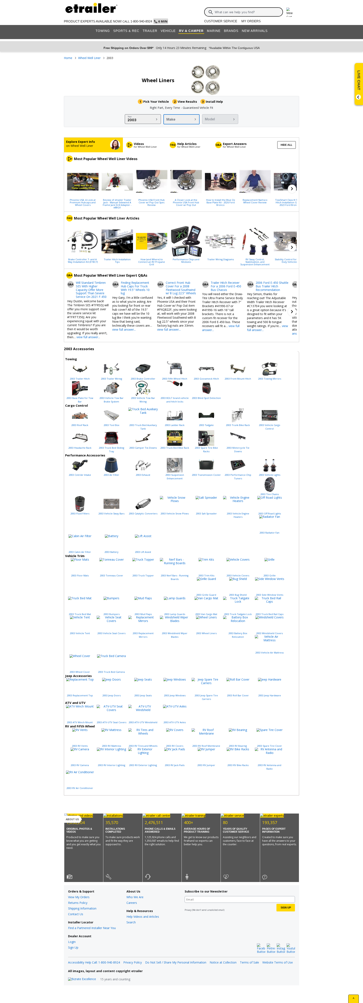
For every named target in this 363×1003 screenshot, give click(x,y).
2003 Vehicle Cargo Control (269, 426)
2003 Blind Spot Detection (206, 398)
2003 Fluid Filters (80, 513)
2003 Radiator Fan (269, 532)
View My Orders (78, 897)
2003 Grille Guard (206, 594)
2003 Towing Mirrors (269, 378)
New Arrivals (255, 31)
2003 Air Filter (111, 474)
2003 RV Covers (174, 745)
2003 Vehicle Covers (238, 575)
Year (130, 116)
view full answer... (88, 337)
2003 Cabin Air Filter (80, 551)
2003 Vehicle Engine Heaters (238, 515)
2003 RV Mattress (111, 745)
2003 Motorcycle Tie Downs (238, 449)
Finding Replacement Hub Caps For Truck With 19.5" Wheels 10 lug (135, 288)
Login (72, 942)
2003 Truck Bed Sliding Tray (111, 449)
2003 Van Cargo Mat (206, 614)
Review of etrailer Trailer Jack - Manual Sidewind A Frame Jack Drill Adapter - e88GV (117, 203)
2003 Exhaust (143, 474)
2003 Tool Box (111, 425)
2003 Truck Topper (143, 575)
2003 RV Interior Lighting (111, 765)
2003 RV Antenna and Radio (269, 767)
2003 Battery (111, 551)
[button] (292, 189)
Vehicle (168, 31)
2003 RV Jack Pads (174, 765)
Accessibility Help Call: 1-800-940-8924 (94, 962)
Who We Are (134, 897)
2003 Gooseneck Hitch (206, 378)
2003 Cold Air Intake (80, 474)
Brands (231, 31)
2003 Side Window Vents (269, 594)
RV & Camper (191, 31)
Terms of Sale (249, 962)
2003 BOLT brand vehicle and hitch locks (175, 399)
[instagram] (281, 948)
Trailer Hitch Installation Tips (117, 260)
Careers (131, 903)
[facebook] (261, 948)
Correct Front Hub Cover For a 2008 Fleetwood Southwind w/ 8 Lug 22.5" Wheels (181, 288)
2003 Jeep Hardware (269, 695)
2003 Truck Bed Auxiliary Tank (143, 426)
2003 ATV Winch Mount (80, 722)
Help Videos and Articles (142, 917)
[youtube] (291, 948)
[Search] (211, 12)
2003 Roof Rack (79, 425)
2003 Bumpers (112, 614)
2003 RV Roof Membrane (206, 745)
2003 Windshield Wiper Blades (174, 635)
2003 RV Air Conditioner (80, 788)
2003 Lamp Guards (174, 614)
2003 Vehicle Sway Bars (111, 513)
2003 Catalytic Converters (143, 513)
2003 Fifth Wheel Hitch (174, 378)
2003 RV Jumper (206, 765)
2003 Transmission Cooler (206, 474)
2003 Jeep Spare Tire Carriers (206, 697)
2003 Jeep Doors (112, 695)
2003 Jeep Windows (174, 695)
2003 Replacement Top (80, 695)
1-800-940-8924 (141, 21)
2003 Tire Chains (269, 494)
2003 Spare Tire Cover (269, 745)
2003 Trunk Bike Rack (238, 425)
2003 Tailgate (206, 425)
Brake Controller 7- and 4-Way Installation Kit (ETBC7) (83, 260)
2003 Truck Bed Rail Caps (269, 614)
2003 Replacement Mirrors (143, 635)
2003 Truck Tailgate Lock (238, 614)
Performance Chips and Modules (186, 260)
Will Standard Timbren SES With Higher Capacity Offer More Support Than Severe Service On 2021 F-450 (91, 290)
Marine (214, 31)
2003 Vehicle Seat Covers (111, 633)
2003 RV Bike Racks (238, 765)
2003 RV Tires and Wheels (143, 745)
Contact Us (75, 914)
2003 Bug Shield (238, 594)
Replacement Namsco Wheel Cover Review (255, 201)
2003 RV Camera (80, 765)
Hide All (286, 144)
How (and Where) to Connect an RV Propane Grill (151, 262)
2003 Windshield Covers (269, 633)
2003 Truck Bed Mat (80, 614)
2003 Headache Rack (79, 447)
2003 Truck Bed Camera (111, 671)
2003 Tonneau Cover (111, 575)
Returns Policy (77, 903)
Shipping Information (82, 908)
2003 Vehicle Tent (80, 633)
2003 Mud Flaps (143, 614)
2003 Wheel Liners (206, 633)
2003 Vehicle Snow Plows (175, 513)
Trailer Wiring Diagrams (220, 259)
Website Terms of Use (277, 962)
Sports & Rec (126, 31)
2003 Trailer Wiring (111, 378)
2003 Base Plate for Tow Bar (80, 399)
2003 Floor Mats (80, 575)
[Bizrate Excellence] (82, 979)
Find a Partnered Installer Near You (92, 928)
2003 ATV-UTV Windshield (143, 722)
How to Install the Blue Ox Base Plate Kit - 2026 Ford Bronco (220, 202)
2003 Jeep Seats (143, 695)
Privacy (188, 909)
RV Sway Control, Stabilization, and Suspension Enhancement (255, 262)
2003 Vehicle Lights (269, 474)
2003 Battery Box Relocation (238, 635)
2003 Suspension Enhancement (175, 476)
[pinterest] (271, 948)
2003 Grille (270, 575)
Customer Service (220, 21)
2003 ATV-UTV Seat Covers (111, 722)
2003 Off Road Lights (269, 513)
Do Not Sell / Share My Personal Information (175, 962)
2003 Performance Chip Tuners (238, 476)
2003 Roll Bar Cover (238, 695)
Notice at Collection (223, 962)
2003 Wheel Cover (80, 671)
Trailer (150, 31)
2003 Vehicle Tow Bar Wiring (143, 399)
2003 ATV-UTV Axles (175, 722)
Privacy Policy (132, 962)
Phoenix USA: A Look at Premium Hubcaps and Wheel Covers (83, 202)
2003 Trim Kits (206, 575)
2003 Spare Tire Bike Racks (206, 449)
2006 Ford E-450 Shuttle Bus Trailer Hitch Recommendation (272, 286)
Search (131, 922)
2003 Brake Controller (143, 378)
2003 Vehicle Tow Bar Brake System (112, 399)
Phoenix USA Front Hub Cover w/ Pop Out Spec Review (151, 202)
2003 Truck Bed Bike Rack (174, 447)
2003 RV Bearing (238, 745)
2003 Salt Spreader (206, 513)
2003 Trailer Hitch (80, 378)
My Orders (251, 21)
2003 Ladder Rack (174, 425)
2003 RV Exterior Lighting (143, 765)
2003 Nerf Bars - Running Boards (174, 577)
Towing (103, 31)
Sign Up (73, 947)
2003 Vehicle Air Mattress (269, 652)
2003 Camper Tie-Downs (143, 447)
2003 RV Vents (80, 745)
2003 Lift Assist (143, 551)
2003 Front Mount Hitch (238, 378)
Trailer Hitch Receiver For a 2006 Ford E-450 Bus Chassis (226, 286)
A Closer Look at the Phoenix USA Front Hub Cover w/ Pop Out (186, 202)
